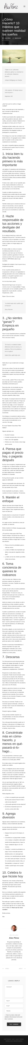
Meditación (18, 38)
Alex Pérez (8, 38)
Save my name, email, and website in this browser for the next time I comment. (13, 1017)
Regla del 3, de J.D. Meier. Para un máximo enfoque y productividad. (14, 177)
